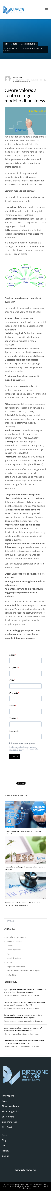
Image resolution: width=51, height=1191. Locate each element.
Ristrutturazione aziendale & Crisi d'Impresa (23, 971)
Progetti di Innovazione (16, 966)
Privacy (36, 1186)
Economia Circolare (14, 941)
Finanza (10, 945)
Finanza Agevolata (14, 950)
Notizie (9, 962)
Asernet (29, 1188)
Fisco (8, 954)
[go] (43, 921)
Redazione (17, 77)
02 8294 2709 (25, 1186)
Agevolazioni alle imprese (16, 937)
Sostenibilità (26, 82)
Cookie (43, 1186)
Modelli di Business (14, 958)
